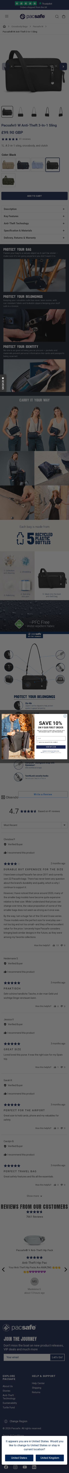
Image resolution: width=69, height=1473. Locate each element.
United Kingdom (50, 1457)
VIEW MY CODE (51, 747)
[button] (3, 383)
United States (19, 1457)
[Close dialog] (65, 716)
